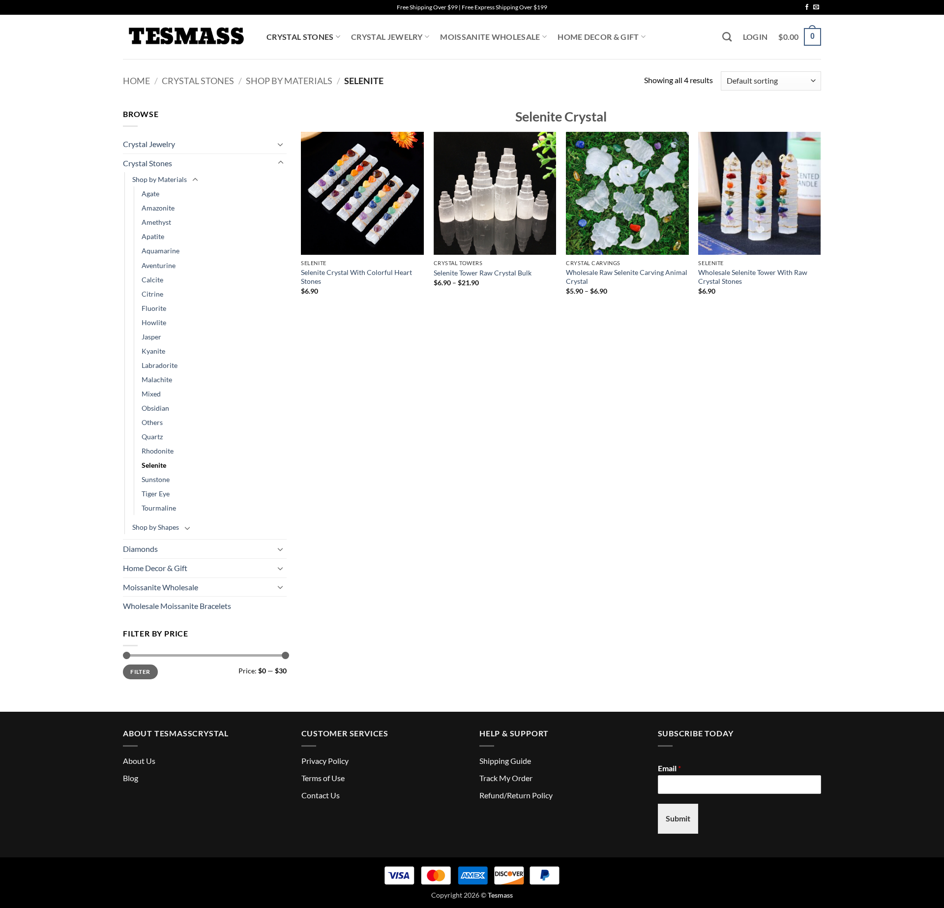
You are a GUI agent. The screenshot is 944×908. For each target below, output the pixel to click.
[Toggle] (281, 144)
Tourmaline (159, 508)
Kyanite (153, 351)
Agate (150, 193)
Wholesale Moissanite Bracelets (177, 605)
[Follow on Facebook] (807, 7)
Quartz (152, 436)
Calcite (152, 279)
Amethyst (156, 222)
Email (669, 768)
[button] (755, 37)
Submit (678, 818)
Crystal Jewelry (387, 36)
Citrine (152, 294)
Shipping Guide (505, 760)
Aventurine (159, 265)
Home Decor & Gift (598, 36)
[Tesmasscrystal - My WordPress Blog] (187, 37)
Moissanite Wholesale (490, 36)
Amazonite (158, 208)
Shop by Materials (289, 80)
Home (136, 80)
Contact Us (320, 795)
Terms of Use (323, 778)
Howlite (154, 322)
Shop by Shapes (155, 527)
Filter (140, 671)
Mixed (151, 394)
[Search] (727, 36)
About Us (139, 760)
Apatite (153, 236)
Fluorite (154, 308)
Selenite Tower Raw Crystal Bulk (482, 273)
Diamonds (140, 548)
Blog (130, 778)
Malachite (157, 379)
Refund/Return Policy (516, 795)
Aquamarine (160, 250)
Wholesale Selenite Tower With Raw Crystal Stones (752, 277)
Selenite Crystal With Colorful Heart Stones (356, 277)
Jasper (151, 337)
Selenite (154, 465)
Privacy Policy (325, 760)
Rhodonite (158, 451)
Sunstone (156, 479)
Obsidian (155, 408)
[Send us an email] (816, 7)
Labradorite (159, 365)
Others (152, 422)
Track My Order (505, 778)
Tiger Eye (156, 493)
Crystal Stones (299, 36)
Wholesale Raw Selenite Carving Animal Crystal (626, 277)
